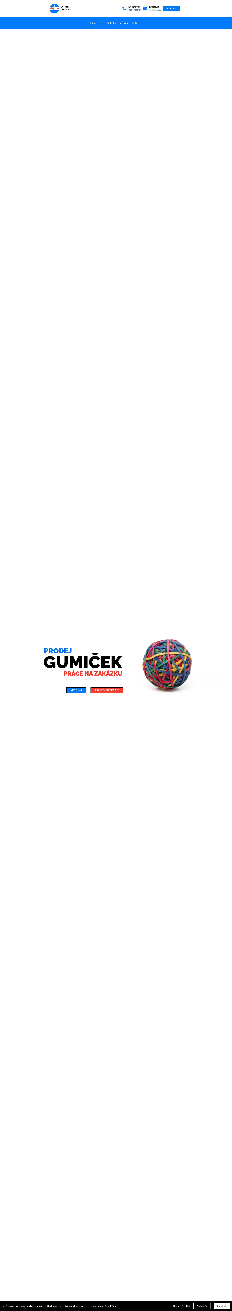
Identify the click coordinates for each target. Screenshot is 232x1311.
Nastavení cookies (181, 1306)
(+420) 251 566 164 (134, 10)
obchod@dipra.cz (155, 10)
